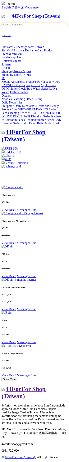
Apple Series (48, 85)
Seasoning (18, 99)
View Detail (9, 209)
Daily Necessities (12, 102)
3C (3, 78)
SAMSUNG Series (13, 85)
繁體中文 (18, 7)
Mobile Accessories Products (19, 81)
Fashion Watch (19, 92)
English (6, 7)
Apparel (6, 64)
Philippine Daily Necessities (18, 106)
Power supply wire (48, 81)
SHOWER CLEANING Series (37, 109)
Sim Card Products (13, 50)
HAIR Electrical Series (36, 116)
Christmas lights (11, 60)
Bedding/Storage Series (39, 119)
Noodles (7, 99)
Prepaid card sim (12, 54)
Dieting (6, 95)
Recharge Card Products (40, 50)
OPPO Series (10, 88)
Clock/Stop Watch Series (33, 88)
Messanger (24, 209)
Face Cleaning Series (14, 112)
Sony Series (33, 85)
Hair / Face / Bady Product (37, 123)
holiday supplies (11, 57)
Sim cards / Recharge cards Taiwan (23, 47)
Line (33, 209)
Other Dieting (34, 99)
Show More (9, 379)
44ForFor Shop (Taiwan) (20, 457)
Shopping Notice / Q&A (16, 71)
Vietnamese (32, 7)
